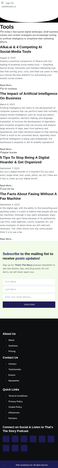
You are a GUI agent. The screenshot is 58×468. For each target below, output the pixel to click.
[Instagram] (15, 439)
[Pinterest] (42, 439)
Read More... (6, 85)
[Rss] (6, 448)
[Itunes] (15, 448)
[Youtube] (33, 439)
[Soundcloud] (24, 448)
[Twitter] (24, 439)
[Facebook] (6, 439)
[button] (56, 7)
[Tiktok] (51, 439)
